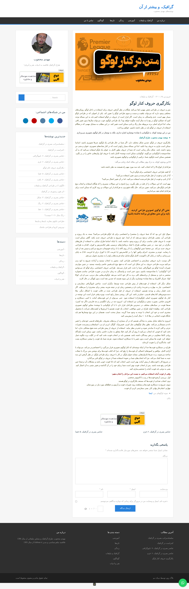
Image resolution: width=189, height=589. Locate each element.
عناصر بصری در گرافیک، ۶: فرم (156, 432)
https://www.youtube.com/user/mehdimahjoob (24, 20)
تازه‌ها (112, 20)
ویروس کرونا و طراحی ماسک (51, 227)
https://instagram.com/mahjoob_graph (27, 20)
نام (101, 489)
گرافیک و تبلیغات (146, 20)
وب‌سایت (164, 489)
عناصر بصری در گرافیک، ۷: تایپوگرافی (48, 156)
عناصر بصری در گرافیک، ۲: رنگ (51, 203)
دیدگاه (165, 456)
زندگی (121, 20)
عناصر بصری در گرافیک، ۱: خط (51, 209)
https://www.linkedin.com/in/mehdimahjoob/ (20, 20)
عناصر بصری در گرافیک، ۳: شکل (50, 197)
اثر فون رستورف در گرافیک (52, 192)
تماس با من (88, 20)
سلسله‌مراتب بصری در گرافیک (51, 144)
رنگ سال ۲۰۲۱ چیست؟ (54, 215)
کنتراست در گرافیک (56, 150)
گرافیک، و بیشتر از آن (156, 7)
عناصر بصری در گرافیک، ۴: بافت (50, 180)
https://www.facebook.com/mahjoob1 (34, 20)
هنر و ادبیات (59, 279)
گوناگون (100, 20)
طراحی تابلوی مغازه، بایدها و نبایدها (49, 221)
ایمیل (132, 489)
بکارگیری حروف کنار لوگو (53, 168)
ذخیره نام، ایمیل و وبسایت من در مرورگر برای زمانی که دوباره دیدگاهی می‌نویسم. (134, 501)
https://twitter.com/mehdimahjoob (31, 20)
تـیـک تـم (156, 578)
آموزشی (131, 20)
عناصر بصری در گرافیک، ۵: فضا (89, 432)
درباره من (161, 20)
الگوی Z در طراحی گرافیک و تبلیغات (49, 186)
